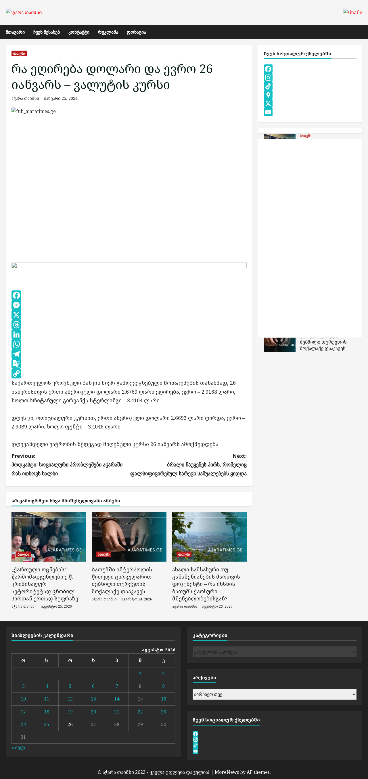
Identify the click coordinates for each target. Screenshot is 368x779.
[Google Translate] (129, 364)
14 (116, 699)
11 (46, 699)
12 (70, 699)
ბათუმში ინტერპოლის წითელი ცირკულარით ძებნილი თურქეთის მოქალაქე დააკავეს (122, 580)
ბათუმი (19, 53)
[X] (129, 315)
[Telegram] (129, 354)
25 (46, 724)
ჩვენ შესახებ (46, 32)
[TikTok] (310, 86)
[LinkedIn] (129, 334)
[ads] (129, 266)
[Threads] (129, 325)
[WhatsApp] (129, 344)
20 (93, 712)
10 (23, 699)
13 (93, 699)
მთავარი (15, 32)
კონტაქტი (78, 32)
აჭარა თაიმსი (25, 98)
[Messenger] (129, 305)
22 (140, 712)
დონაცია (136, 32)
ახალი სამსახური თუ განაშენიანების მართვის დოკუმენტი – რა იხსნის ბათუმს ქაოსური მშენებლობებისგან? (206, 584)
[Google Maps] (310, 95)
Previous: (69, 464)
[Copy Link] (129, 373)
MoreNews (227, 772)
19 (70, 712)
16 (163, 699)
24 (23, 724)
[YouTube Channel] (310, 112)
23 (163, 712)
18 (46, 712)
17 (23, 712)
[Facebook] (129, 295)
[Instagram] (310, 77)
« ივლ (18, 747)
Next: (188, 464)
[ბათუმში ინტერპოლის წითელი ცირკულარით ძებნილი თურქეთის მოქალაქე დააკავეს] (129, 537)
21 (116, 712)
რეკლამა (108, 32)
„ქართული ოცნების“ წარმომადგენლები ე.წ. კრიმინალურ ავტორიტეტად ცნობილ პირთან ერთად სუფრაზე (45, 584)
